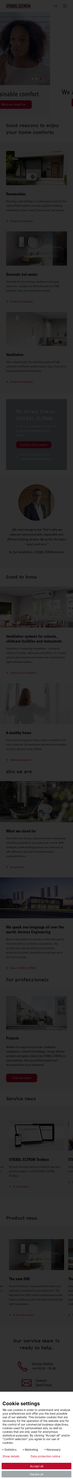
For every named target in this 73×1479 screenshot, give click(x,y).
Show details (10, 1456)
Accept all (36, 1466)
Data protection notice (45, 1456)
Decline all (36, 1474)
